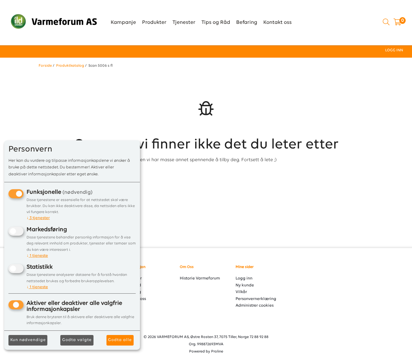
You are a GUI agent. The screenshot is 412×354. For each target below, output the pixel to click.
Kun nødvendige (28, 340)
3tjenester (38, 218)
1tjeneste (37, 256)
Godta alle (120, 340)
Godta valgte (77, 340)
